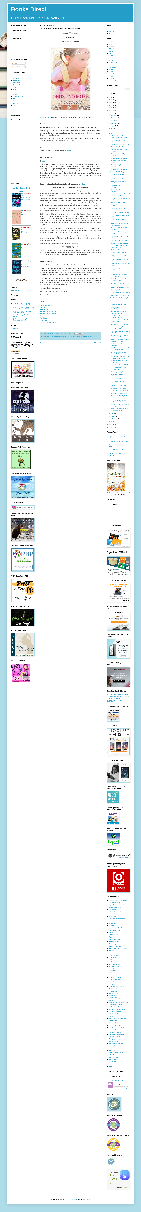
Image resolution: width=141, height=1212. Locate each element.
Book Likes (16, 78)
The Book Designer (114, 1023)
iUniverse (111, 959)
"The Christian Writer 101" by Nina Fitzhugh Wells (119, 237)
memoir (95, 336)
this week (111, 78)
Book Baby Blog (113, 914)
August (113, 126)
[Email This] (74, 334)
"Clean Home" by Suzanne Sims (120, 212)
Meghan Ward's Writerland (117, 986)
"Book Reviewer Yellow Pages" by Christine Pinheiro (119, 348)
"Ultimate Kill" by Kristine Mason (120, 324)
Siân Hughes (25, 247)
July (112, 128)
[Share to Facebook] (80, 334)
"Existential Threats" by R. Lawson (119, 441)
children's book (113, 49)
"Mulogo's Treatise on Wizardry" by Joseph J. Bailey (120, 194)
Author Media (113, 909)
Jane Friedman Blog (115, 964)
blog (83, 184)
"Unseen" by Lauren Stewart (118, 158)
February (114, 419)
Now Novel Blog (113, 993)
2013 (111, 424)
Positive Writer (113, 995)
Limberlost (22, 229)
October (113, 120)
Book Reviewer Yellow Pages (117, 918)
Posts (15, 63)
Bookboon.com (113, 921)
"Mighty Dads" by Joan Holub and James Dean (119, 409)
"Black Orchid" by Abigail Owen (119, 287)
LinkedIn (15, 94)
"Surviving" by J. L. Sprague (118, 252)
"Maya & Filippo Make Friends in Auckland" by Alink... (120, 340)
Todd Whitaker (26, 201)
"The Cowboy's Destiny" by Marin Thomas (118, 382)
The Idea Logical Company (117, 1027)
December (114, 115)
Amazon (70, 151)
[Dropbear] (16, 223)
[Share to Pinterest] (82, 334)
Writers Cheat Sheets (115, 1064)
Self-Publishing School (115, 1011)
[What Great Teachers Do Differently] (16, 206)
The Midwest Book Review (117, 1034)
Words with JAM (113, 1048)
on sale (111, 71)
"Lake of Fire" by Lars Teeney (118, 450)
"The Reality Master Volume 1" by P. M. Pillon (119, 368)
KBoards (111, 975)
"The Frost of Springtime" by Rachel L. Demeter (118, 246)
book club (112, 46)
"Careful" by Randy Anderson (119, 390)
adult (110, 44)
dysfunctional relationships (68, 336)
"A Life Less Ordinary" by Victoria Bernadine (117, 375)
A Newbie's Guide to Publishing (118, 900)
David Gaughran (114, 944)
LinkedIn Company (18, 96)
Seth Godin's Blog (114, 1014)
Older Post (97, 343)
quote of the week (114, 74)
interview (111, 60)
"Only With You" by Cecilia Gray (119, 295)
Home (71, 343)
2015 (111, 110)
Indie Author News (114, 955)
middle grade (113, 62)
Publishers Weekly (114, 998)
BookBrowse (112, 923)
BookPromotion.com (115, 930)
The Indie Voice (113, 1030)
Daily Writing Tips (114, 941)
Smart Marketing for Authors (117, 1018)
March (113, 416)
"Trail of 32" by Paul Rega (118, 302)
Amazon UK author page (48, 313)
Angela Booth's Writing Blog (117, 905)
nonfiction (43, 338)
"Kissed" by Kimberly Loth (118, 304)
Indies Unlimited (113, 957)
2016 (111, 108)
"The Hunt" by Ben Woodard (118, 147)
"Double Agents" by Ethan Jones (120, 372)
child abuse (57, 336)
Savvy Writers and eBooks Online (119, 1002)
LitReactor (112, 982)
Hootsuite (111, 950)
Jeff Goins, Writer (114, 966)
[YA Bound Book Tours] (20, 681)
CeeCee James (49, 336)
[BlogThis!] (76, 334)
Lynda (115, 1083)
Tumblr (15, 105)
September (114, 123)
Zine (14, 110)
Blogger (87, 1199)
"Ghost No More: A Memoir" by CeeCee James (119, 224)
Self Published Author (115, 1004)
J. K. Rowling (114, 1179)
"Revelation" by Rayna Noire (118, 393)
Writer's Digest (113, 1059)
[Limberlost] (16, 240)
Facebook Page (17, 85)
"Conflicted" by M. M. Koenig (119, 388)
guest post (89, 336)
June (112, 131)
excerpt (111, 51)
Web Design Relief (114, 1041)
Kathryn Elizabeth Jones (116, 972)
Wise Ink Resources (115, 1046)
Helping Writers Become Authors (118, 948)
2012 (111, 427)
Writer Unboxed (113, 1055)
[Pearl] (16, 257)
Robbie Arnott (26, 232)
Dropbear (22, 212)
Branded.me (16, 80)
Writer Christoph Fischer (116, 1052)
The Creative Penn (114, 1025)
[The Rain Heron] (16, 274)
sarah (44, 161)
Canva (111, 932)
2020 (111, 97)
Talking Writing (113, 1020)
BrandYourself (17, 82)
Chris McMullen (113, 934)
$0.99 (110, 42)
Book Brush (112, 916)
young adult (112, 81)
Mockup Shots (113, 988)
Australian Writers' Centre (116, 907)
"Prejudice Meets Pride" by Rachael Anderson (118, 312)
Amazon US (44, 307)
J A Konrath (112, 962)
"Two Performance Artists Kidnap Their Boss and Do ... (119, 401)
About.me (16, 76)
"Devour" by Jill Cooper (117, 178)
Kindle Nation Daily (114, 979)
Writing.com (112, 1066)
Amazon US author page (48, 311)
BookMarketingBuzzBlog (116, 927)
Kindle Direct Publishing (116, 977)
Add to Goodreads (46, 305)
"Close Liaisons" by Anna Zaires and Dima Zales (120, 327)
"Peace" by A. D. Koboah (117, 290)
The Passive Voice (114, 1036)
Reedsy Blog (112, 1000)
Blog (41, 316)
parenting (49, 338)
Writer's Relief (113, 1061)
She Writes (112, 1016)
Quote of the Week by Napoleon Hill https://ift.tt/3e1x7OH (22, 319)
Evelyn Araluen (26, 215)
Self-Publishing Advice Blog (117, 1009)
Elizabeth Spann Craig (115, 946)
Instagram (16, 92)
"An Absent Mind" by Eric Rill (118, 169)
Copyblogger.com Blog (115, 937)
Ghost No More (45, 117)
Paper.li (15, 98)
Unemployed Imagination (116, 1039)
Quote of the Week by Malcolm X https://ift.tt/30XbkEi (23, 311)
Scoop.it (15, 103)
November (114, 118)
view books (127, 1090)
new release (112, 67)
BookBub (111, 925)
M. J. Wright (112, 984)
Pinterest (15, 101)
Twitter (15, 108)
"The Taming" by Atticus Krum (119, 240)
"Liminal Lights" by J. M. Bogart (119, 144)
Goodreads (43, 320)
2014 (111, 113)
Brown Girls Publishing (117, 172)
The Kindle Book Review (116, 1032)
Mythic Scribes (113, 991)
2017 (111, 105)
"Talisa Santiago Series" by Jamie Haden (118, 308)
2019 (111, 100)
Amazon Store (113, 31)
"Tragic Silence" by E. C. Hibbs (119, 365)
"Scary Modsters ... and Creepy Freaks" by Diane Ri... (119, 279)
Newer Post (43, 343)
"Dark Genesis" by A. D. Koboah (120, 292)
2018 (111, 102)
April (112, 413)
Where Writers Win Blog (116, 1043)
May (112, 133)
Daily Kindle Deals (114, 939)
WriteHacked (112, 1050)
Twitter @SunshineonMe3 (48, 322)
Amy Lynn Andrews (114, 902)
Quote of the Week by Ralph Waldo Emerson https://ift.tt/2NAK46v (23, 307)
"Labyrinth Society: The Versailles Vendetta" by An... (119, 136)
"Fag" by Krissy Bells (116, 378)
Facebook (43, 318)
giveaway (111, 55)
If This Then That (114, 953)
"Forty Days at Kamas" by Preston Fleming (118, 316)
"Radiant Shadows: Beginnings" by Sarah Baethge (119, 336)
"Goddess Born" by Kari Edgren (119, 243)
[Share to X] (78, 334)
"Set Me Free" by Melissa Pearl (119, 250)
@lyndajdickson (16, 290)
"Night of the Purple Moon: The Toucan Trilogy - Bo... (119, 357)
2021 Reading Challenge (118, 1080)
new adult (112, 65)
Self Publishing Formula (116, 1007)
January (113, 421)
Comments (16, 66)
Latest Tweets (15, 328)
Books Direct (28, 9)
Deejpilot (74, 1199)
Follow (13, 34)
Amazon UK (44, 309)
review (111, 76)
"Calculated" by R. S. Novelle (119, 272)
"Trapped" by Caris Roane (118, 385)
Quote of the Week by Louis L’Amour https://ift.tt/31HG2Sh (22, 304)
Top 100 (111, 33)
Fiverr (14, 87)
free (110, 53)
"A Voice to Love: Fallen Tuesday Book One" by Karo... (118, 204)
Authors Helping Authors (116, 912)
